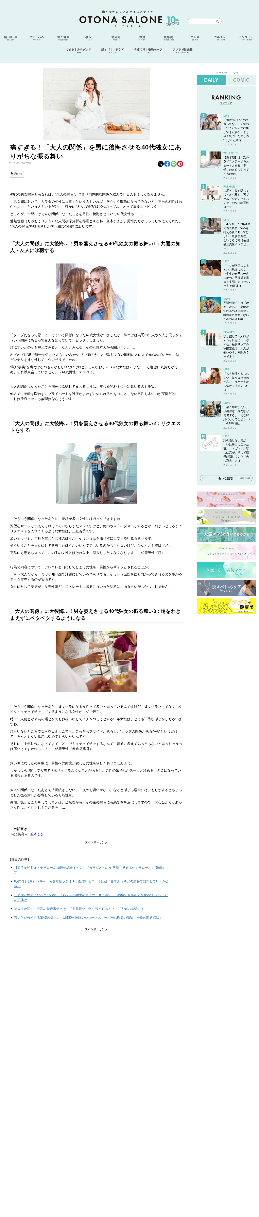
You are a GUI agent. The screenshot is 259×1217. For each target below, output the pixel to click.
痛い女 (18, 173)
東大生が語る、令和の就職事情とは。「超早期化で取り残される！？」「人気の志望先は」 (80, 909)
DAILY (211, 80)
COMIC (241, 80)
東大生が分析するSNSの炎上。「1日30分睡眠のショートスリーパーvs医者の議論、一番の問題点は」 (88, 917)
